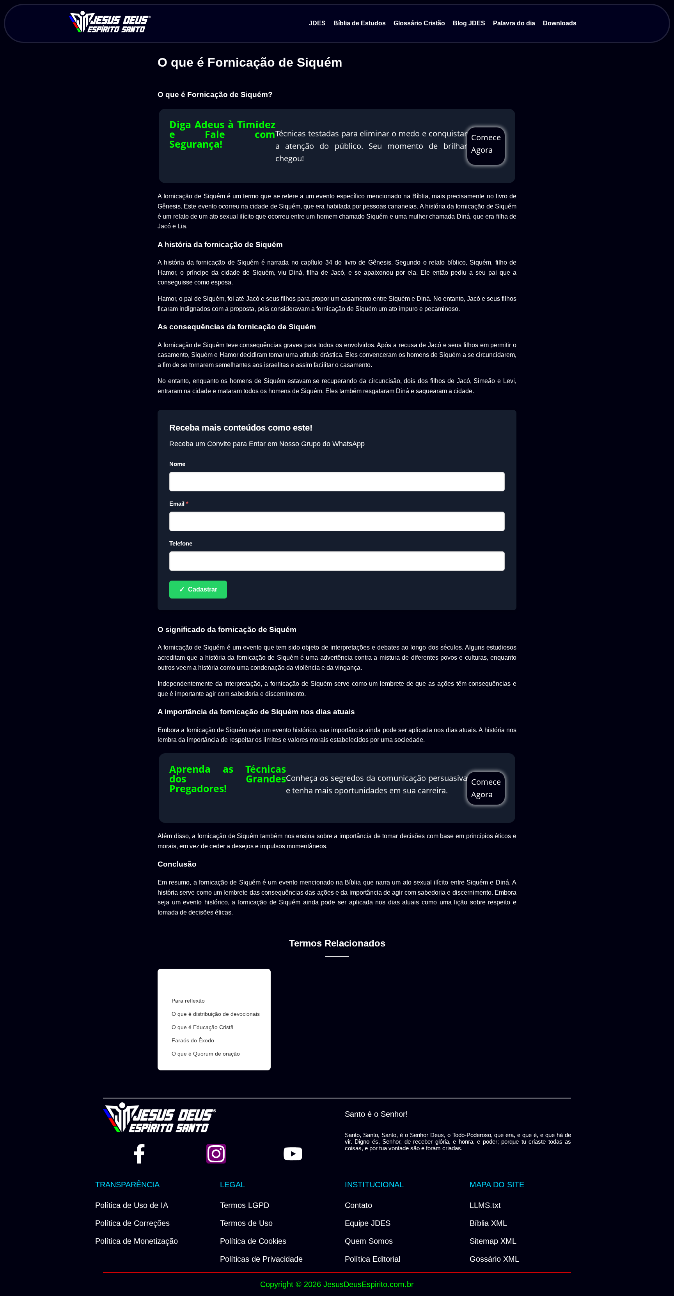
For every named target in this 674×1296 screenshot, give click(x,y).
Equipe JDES (367, 1223)
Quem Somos (369, 1241)
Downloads (559, 23)
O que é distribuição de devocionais (216, 1014)
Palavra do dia (514, 23)
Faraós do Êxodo (193, 1040)
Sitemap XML (493, 1241)
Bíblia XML (488, 1223)
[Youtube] (293, 1154)
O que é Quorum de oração (206, 1054)
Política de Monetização (136, 1241)
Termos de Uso (246, 1223)
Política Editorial (372, 1259)
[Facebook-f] (139, 1154)
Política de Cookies (253, 1241)
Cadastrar (198, 589)
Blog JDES (469, 23)
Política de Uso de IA (131, 1205)
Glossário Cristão (419, 23)
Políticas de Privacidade (261, 1259)
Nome (177, 464)
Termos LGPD (244, 1205)
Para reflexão (188, 1001)
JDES (317, 23)
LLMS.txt (485, 1205)
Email (178, 503)
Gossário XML (494, 1259)
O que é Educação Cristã (203, 1027)
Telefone (180, 543)
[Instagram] (216, 1154)
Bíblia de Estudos (359, 23)
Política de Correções (132, 1223)
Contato (358, 1205)
